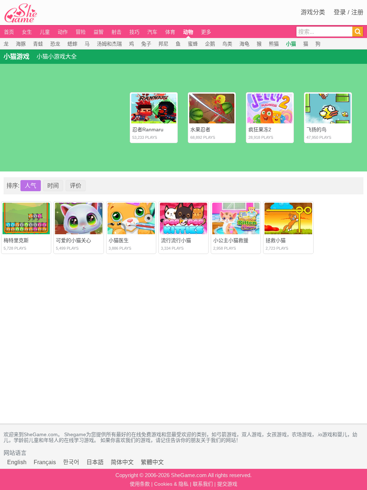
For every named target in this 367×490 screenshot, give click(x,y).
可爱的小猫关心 (73, 240)
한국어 (71, 462)
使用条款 (140, 484)
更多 (206, 32)
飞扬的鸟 (316, 129)
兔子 (146, 44)
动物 (188, 32)
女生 (27, 32)
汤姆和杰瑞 (109, 44)
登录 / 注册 (348, 12)
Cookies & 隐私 (171, 484)
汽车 (152, 32)
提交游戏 (227, 484)
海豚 (21, 44)
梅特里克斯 (16, 240)
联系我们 (203, 484)
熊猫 (274, 44)
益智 (99, 32)
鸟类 (227, 44)
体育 (170, 32)
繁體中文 (152, 462)
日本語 (95, 462)
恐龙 (55, 44)
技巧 (134, 32)
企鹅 (210, 44)
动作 (63, 32)
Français (45, 462)
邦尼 (163, 44)
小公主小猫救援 (230, 240)
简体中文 (122, 462)
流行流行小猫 (176, 240)
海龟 (244, 44)
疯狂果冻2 (259, 129)
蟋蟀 (72, 44)
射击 (116, 32)
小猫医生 (119, 240)
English (17, 462)
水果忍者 (200, 129)
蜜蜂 (193, 44)
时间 (53, 186)
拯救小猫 (276, 240)
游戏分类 (313, 12)
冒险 (81, 32)
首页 (9, 32)
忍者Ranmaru (147, 129)
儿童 (45, 32)
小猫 (291, 44)
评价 (75, 186)
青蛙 (38, 44)
